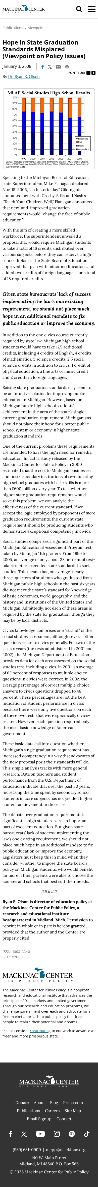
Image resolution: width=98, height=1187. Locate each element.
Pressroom (73, 1102)
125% (93, 73)
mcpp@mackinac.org (65, 1149)
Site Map (73, 1110)
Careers (52, 1110)
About (39, 1102)
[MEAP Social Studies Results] (49, 129)
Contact (64, 1118)
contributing (40, 1030)
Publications (13, 27)
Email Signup (39, 1118)
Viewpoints (37, 27)
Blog (54, 1102)
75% (88, 73)
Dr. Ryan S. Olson (24, 76)
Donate (22, 1102)
